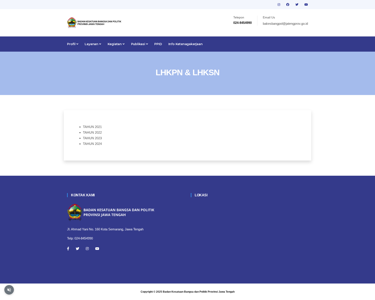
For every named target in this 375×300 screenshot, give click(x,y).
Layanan (92, 44)
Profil (71, 44)
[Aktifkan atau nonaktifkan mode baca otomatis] (9, 290)
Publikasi (138, 44)
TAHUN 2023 (92, 138)
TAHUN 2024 (92, 144)
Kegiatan (115, 44)
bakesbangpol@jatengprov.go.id (285, 23)
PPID (158, 44)
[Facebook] (68, 248)
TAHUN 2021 (92, 127)
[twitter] (297, 4)
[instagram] (279, 4)
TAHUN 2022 (92, 132)
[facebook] (288, 4)
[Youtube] (97, 248)
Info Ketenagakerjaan (185, 44)
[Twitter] (77, 248)
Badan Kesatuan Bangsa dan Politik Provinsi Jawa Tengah (199, 291)
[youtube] (306, 4)
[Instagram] (87, 248)
